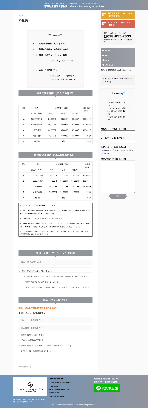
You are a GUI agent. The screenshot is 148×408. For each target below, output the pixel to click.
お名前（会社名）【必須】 (116, 103)
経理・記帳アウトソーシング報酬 (51, 55)
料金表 (107, 60)
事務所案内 (108, 51)
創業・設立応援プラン (47, 70)
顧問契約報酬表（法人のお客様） (51, 43)
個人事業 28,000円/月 (63, 79)
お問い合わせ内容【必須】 (117, 118)
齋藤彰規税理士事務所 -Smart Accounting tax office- (74, 6)
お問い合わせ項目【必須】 (117, 112)
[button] (61, 35)
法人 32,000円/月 (64, 76)
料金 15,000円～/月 (61, 61)
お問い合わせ (109, 65)
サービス (108, 55)
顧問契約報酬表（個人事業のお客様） (53, 49)
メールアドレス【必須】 (117, 108)
